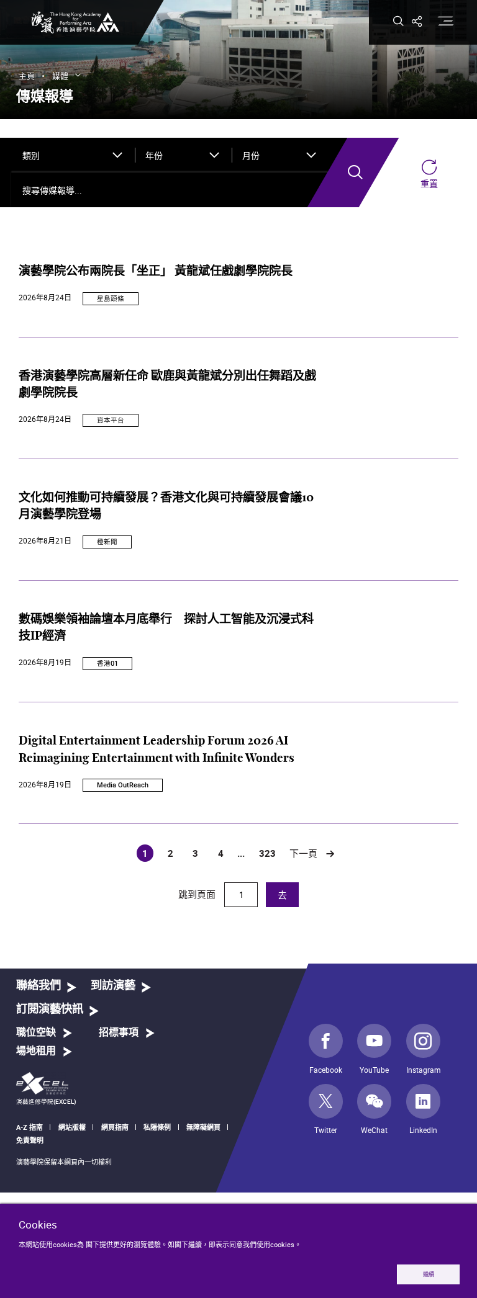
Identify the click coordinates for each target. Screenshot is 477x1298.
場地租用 (36, 1051)
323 (267, 853)
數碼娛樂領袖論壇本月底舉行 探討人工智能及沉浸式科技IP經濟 (166, 628)
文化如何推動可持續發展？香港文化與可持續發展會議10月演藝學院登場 (166, 506)
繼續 (428, 1274)
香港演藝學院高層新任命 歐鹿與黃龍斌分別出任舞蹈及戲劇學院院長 (167, 385)
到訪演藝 (113, 985)
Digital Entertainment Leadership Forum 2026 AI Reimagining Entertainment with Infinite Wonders (156, 749)
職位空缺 (36, 1032)
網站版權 (72, 1127)
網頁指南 (115, 1127)
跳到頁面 (198, 894)
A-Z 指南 (29, 1127)
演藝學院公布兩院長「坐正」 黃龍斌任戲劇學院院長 (156, 271)
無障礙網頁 (203, 1127)
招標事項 (119, 1032)
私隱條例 (157, 1127)
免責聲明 (29, 1140)
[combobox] (73, 155)
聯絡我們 (38, 985)
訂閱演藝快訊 (49, 1009)
